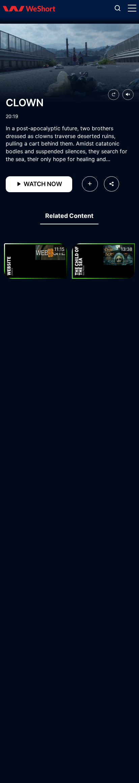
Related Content (69, 215)
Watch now (42, 183)
